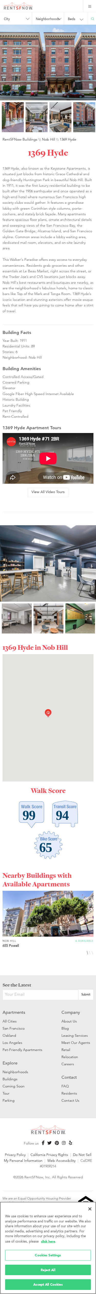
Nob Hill (48, 139)
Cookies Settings (48, 1255)
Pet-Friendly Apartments (22, 1049)
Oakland (9, 1035)
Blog (65, 1028)
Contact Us (70, 1100)
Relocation (69, 1057)
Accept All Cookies (47, 1284)
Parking (9, 1100)
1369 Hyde (68, 139)
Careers (67, 1064)
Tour (6, 1093)
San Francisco (14, 1028)
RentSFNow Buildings (20, 139)
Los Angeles (12, 1042)
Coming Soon (14, 1086)
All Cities (10, 1021)
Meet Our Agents (75, 1042)
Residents (69, 1093)
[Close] (89, 1209)
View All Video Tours (48, 492)
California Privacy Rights (49, 1154)
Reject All (48, 1270)
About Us (69, 1021)
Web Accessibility (61, 1160)
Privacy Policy (15, 1154)
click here (48, 1241)
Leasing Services (74, 1035)
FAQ (65, 1086)
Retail (65, 1049)
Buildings (10, 1079)
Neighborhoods (15, 1072)
